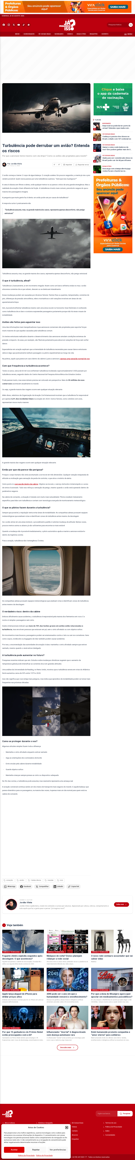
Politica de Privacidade (26, 1155)
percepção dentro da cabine (26, 484)
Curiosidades (29, 34)
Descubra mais (65, 1047)
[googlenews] (28, 25)
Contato (105, 34)
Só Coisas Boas (44, 34)
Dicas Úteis (81, 34)
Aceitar (14, 1150)
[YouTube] (19, 25)
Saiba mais (120, 904)
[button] (66, 1127)
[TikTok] (24, 25)
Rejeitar (36, 1150)
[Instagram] (9, 25)
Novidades (59, 34)
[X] (14, 25)
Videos (70, 34)
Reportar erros (83, 165)
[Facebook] (4, 25)
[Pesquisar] (131, 25)
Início (17, 34)
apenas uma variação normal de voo (75, 359)
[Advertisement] (67, 57)
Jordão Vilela (16, 164)
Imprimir (69, 165)
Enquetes (93, 34)
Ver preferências (58, 1150)
